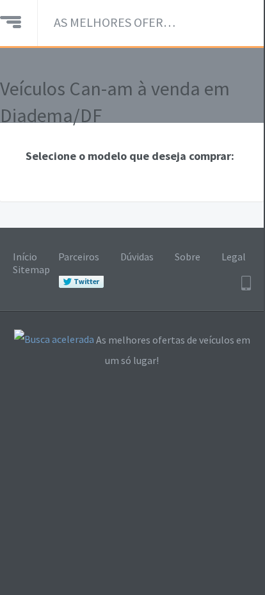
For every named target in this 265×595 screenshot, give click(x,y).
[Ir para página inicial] (54, 340)
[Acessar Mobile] (246, 283)
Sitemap (31, 269)
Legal (233, 256)
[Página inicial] (11, 20)
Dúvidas (137, 256)
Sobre (187, 256)
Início (25, 256)
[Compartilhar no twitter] (81, 282)
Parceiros (78, 256)
